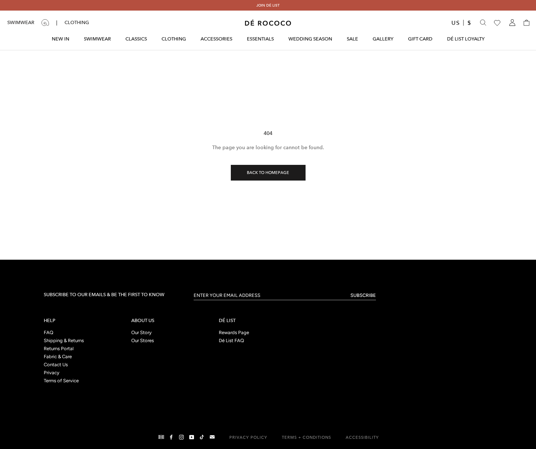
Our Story (141, 332)
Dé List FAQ (231, 340)
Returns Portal (59, 349)
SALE (352, 39)
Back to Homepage (268, 172)
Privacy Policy (248, 437)
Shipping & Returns (64, 340)
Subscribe (363, 295)
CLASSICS (136, 39)
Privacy (51, 373)
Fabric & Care (58, 357)
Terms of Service (61, 381)
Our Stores (142, 340)
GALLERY (383, 39)
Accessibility (362, 437)
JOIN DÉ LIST (268, 5)
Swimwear (20, 22)
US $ (461, 22)
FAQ (48, 332)
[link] (160, 437)
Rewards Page (234, 332)
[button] (526, 22)
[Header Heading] (268, 22)
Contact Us (56, 365)
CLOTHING (174, 39)
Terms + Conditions (306, 437)
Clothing (77, 22)
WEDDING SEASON (310, 39)
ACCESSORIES (216, 39)
